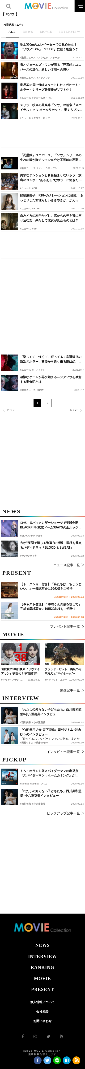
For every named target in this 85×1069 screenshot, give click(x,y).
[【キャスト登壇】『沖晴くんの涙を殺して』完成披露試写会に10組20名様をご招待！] (9, 610)
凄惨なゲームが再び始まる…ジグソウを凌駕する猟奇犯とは (50, 379)
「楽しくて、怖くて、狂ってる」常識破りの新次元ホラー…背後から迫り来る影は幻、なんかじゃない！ (50, 359)
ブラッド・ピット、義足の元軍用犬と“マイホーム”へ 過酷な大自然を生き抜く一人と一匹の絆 (63, 672)
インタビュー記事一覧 (63, 752)
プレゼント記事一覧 (65, 626)
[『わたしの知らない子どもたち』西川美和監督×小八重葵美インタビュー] (9, 797)
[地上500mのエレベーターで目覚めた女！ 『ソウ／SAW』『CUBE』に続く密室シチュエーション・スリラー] (9, 50)
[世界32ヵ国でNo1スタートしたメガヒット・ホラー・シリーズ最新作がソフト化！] (9, 91)
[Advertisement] (42, 134)
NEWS (42, 945)
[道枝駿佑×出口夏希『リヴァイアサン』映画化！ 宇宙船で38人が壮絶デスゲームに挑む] (20, 654)
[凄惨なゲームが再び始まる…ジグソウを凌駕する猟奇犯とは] (9, 383)
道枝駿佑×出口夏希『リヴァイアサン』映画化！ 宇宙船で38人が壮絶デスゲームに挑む (20, 672)
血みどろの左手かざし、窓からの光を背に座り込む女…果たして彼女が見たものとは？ (50, 218)
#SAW (40, 390)
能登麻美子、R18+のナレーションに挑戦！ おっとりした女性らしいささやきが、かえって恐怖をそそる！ (52, 198)
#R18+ (35, 208)
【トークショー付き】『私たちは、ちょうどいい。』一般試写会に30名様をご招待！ (50, 586)
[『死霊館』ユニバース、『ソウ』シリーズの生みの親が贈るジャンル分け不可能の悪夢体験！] (9, 161)
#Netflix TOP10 (38, 783)
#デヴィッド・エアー (56, 679)
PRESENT (42, 989)
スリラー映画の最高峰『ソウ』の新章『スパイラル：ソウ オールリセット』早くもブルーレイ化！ (51, 107)
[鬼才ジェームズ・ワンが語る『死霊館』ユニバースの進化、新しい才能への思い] (9, 70)
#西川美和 (25, 804)
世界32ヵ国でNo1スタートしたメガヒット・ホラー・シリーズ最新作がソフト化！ (50, 87)
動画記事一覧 (70, 690)
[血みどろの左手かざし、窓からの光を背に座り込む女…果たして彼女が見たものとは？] (9, 221)
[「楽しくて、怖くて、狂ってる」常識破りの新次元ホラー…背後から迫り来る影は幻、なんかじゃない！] (9, 363)
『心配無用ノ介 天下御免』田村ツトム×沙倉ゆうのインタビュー (50, 732)
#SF (34, 228)
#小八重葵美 (38, 804)
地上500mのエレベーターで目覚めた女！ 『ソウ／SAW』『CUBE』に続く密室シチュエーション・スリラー (50, 47)
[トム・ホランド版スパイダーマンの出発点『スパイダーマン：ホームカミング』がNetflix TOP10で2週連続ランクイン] (9, 777)
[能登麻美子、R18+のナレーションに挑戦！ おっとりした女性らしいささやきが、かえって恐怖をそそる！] (9, 201)
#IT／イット (38, 370)
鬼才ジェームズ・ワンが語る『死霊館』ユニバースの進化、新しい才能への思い (50, 67)
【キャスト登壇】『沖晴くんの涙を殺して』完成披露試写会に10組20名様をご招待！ (50, 606)
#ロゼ (39, 535)
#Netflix (24, 783)
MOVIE (42, 978)
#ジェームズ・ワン (42, 98)
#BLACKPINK (27, 535)
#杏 (35, 556)
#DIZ (34, 188)
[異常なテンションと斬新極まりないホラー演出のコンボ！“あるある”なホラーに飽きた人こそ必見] (9, 181)
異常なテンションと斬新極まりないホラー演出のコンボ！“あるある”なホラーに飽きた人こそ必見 (51, 177)
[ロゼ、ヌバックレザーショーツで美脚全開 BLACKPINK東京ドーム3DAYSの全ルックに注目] (9, 528)
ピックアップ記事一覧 (63, 813)
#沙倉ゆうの (41, 742)
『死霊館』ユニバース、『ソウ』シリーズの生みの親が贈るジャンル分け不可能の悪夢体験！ (50, 157)
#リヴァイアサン (10, 679)
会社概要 (42, 1011)
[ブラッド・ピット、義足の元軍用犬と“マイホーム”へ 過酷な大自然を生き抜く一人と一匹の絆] (64, 654)
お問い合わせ (42, 1021)
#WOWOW (26, 556)
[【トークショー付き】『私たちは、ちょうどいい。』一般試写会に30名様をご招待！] (9, 590)
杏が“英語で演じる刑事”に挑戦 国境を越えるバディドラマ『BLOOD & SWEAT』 (51, 545)
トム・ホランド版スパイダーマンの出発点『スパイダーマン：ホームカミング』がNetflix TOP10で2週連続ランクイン (49, 773)
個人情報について (42, 1002)
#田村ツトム (26, 742)
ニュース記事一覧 (66, 565)
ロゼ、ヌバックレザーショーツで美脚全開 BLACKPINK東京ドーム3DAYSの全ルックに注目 (50, 525)
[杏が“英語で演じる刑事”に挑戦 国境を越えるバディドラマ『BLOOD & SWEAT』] (9, 549)
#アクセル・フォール (48, 57)
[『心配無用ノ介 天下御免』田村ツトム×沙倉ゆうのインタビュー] (9, 735)
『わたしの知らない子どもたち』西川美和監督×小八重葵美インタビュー (50, 793)
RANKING (42, 967)
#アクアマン (43, 77)
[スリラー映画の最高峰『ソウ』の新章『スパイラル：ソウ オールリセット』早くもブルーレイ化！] (9, 111)
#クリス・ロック (41, 118)
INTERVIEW (42, 956)
